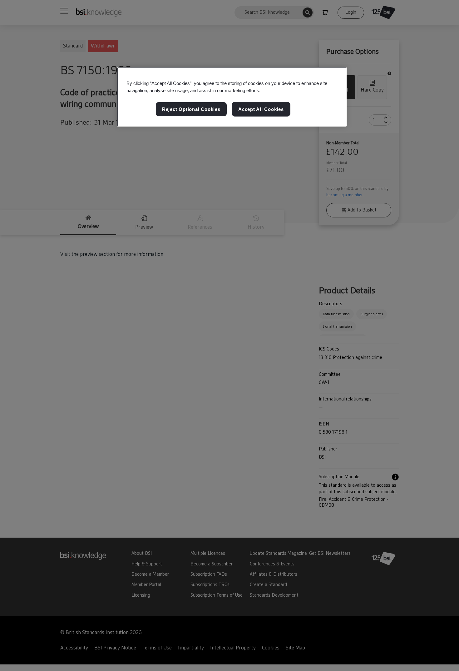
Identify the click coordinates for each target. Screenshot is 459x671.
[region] (232, 97)
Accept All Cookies (261, 109)
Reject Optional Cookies (191, 109)
